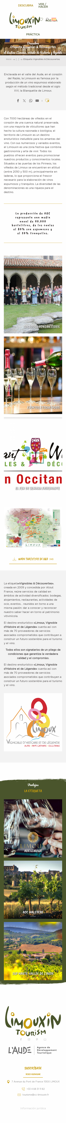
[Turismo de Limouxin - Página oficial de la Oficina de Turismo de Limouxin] (33, 1021)
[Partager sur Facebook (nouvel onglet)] (18, 101)
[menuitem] (26, 6)
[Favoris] (41, 19)
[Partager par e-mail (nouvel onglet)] (37, 101)
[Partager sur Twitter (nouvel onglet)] (24, 101)
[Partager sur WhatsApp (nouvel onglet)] (30, 101)
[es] (54, 19)
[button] (47, 19)
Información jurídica (33, 1108)
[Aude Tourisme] (33, 1050)
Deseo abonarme (33, 1074)
